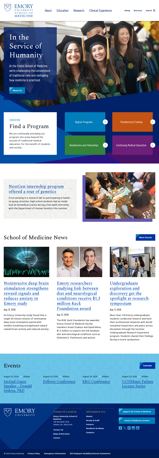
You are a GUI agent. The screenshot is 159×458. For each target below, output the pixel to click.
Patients (90, 424)
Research (79, 10)
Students (90, 432)
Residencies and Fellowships (83, 145)
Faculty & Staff (92, 420)
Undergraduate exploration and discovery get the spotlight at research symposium (129, 293)
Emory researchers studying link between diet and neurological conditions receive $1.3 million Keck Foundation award (78, 296)
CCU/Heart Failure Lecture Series (137, 384)
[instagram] (134, 429)
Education (63, 10)
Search (149, 10)
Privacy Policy (34, 453)
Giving (127, 10)
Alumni (89, 416)
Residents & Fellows (95, 428)
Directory (138, 10)
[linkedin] (129, 429)
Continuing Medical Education (131, 145)
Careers (56, 438)
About (48, 10)
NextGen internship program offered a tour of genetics (36, 189)
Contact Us (58, 430)
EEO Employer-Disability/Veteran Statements (90, 453)
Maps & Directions (61, 434)
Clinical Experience (100, 10)
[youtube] (137, 429)
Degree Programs (84, 122)
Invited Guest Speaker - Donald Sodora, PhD (18, 386)
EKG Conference (96, 381)
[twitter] (125, 429)
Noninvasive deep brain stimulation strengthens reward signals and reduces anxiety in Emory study (26, 293)
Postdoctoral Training (131, 122)
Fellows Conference (59, 381)
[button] (17, 90)
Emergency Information (55, 453)
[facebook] (120, 429)
